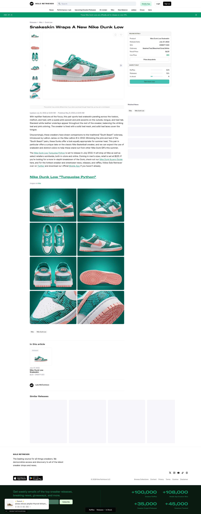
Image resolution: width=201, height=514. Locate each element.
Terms (168, 479)
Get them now (149, 82)
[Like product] (121, 35)
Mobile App (74, 166)
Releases (33, 22)
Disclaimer (184, 479)
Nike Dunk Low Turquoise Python (49, 153)
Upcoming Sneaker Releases (85, 10)
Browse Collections (141, 479)
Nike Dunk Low (41, 332)
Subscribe (66, 502)
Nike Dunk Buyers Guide (111, 159)
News (51, 10)
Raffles (91, 510)
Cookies (175, 479)
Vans (150, 10)
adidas (133, 10)
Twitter (40, 166)
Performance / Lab (64, 10)
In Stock (109, 510)
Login (158, 4)
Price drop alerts (150, 59)
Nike (112, 10)
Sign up (167, 4)
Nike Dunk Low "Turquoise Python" (63, 177)
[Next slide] (121, 65)
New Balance (123, 10)
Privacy (161, 479)
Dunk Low (48, 22)
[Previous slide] (45, 65)
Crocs (142, 10)
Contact (153, 479)
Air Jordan (103, 10)
